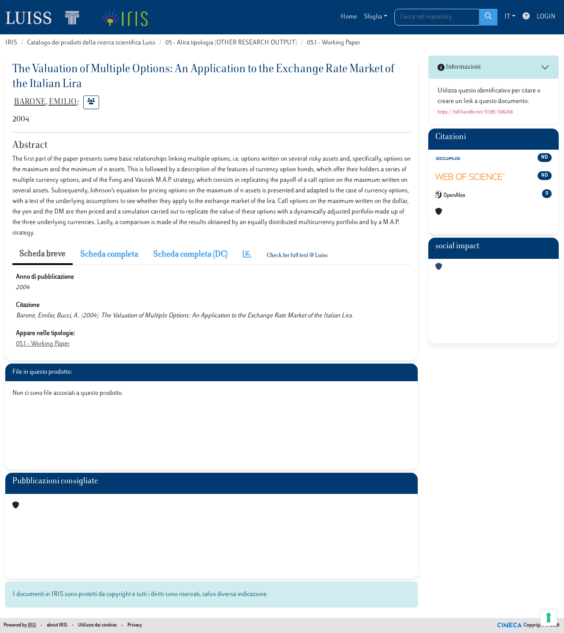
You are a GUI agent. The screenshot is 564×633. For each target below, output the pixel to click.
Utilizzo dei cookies (97, 625)
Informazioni (463, 67)
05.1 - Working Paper (333, 43)
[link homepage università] (124, 17)
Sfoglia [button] (373, 17)
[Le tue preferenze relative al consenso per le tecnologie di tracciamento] (548, 617)
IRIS (11, 43)
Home (349, 17)
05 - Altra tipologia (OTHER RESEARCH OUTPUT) (231, 43)
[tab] (247, 255)
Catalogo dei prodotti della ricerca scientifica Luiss (91, 43)
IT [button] (507, 17)
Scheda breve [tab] (42, 254)
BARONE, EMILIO (45, 103)
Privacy (134, 625)
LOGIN (546, 17)
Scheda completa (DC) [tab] (190, 255)
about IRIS (57, 625)
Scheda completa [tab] (109, 255)
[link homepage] (46, 17)
